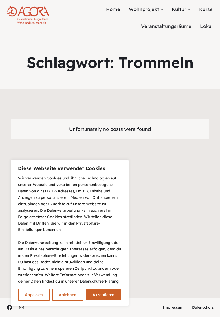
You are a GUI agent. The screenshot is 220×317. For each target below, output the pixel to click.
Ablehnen (67, 294)
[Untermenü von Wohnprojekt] (161, 9)
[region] (70, 233)
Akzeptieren (104, 294)
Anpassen (34, 294)
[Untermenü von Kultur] (189, 9)
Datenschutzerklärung (99, 281)
